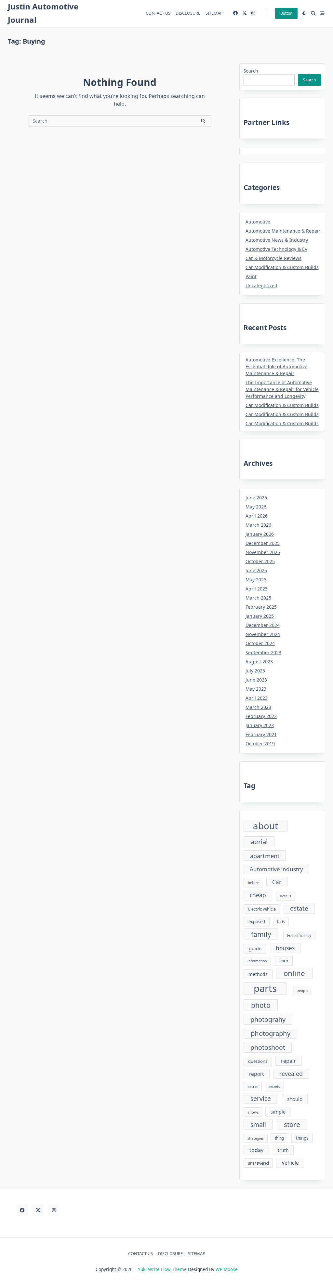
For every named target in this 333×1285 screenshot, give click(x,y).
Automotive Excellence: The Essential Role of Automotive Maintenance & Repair (276, 366)
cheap (258, 895)
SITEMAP (214, 13)
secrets (274, 1086)
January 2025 (260, 616)
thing (279, 1138)
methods (258, 974)
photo (261, 1005)
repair (288, 1060)
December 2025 (263, 543)
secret (253, 1086)
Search (251, 71)
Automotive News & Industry (277, 240)
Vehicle (290, 1162)
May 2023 (256, 689)
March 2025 (258, 598)
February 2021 (261, 734)
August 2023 (259, 661)
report (256, 1073)
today (256, 1150)
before (253, 882)
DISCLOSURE (188, 13)
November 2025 (263, 552)
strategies (255, 1138)
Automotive (258, 222)
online (294, 973)
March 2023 (258, 707)
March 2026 (258, 525)
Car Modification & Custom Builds (282, 267)
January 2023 (260, 725)
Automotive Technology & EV (276, 249)
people (302, 990)
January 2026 (260, 534)
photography (270, 1033)
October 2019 (260, 743)
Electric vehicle (262, 909)
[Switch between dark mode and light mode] (304, 13)
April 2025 (257, 589)
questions (257, 1061)
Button (286, 13)
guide (255, 948)
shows (253, 1112)
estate (299, 908)
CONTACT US (158, 13)
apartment (265, 856)
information (257, 961)
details (285, 896)
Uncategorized (261, 285)
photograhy (268, 1019)
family (261, 934)
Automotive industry (276, 869)
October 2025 (260, 561)
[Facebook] (235, 13)
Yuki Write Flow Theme (162, 1269)
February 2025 (261, 607)
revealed (291, 1073)
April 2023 (257, 698)
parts (265, 988)
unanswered (258, 1163)
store (292, 1124)
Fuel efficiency (299, 935)
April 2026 (257, 516)
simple (278, 1111)
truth (283, 1150)
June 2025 (256, 570)
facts (281, 921)
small (258, 1124)
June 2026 (256, 497)
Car (276, 882)
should (294, 1099)
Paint (251, 276)
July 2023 (255, 671)
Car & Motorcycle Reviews (273, 258)
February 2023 (261, 716)
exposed (256, 922)
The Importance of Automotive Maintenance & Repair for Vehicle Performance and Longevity (282, 389)
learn (283, 961)
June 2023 (256, 680)
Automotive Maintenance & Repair (283, 231)
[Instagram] (253, 13)
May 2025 (256, 579)
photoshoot (267, 1047)
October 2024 (260, 643)
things (302, 1138)
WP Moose (227, 1269)
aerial (259, 841)
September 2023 (263, 652)
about (265, 826)
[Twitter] (244, 13)
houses (285, 948)
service (260, 1098)
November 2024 (263, 634)
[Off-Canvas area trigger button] (322, 13)
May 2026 (256, 507)
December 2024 (263, 625)
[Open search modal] (313, 13)
